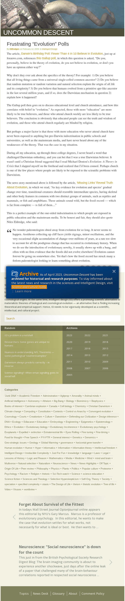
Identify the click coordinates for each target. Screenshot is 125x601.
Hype (38, 447)
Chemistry (80, 406)
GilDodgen (14, 49)
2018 (105, 341)
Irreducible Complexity (37, 453)
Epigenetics (87, 421)
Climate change (13, 411)
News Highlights (88, 463)
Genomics (90, 437)
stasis (45, 484)
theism (76, 484)
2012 (105, 355)
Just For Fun (58, 453)
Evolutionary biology (37, 427)
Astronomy (34, 401)
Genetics (77, 437)
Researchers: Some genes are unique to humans (27, 343)
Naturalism (44, 463)
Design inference (108, 416)
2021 (105, 335)
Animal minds (91, 395)
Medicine (79, 458)
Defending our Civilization (82, 416)
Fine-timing (102, 432)
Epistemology (103, 421)
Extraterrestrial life (53, 432)
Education (42, 421)
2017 (69, 348)
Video (8, 489)
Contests (58, 411)
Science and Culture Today (29, 287)
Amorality (77, 395)
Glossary (58, 593)
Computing (29, 411)
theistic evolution (92, 484)
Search (114, 318)
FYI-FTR (45, 437)
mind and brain (103, 458)
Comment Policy (93, 593)
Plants (65, 468)
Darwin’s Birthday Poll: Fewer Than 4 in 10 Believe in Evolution (62, 53)
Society (106, 479)
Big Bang (58, 401)
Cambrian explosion (35, 406)
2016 (87, 348)
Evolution (19, 427)
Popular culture (90, 468)
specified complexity (29, 484)
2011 (69, 361)
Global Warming (49, 442)
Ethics (8, 427)
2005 (69, 374)
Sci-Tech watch (61, 473)
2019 (87, 341)
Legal (105, 453)
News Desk (40, 593)
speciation (10, 484)
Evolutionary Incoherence (63, 427)
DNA (7, 421)
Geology (33, 442)
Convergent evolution (100, 411)
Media (69, 458)
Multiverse (10, 463)
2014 (69, 355)
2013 (87, 355)
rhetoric (46, 473)
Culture (48, 416)
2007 (87, 368)
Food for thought (13, 437)
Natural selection (27, 463)
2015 (105, 348)
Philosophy (42, 468)
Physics (55, 468)
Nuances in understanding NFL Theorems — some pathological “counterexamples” (29, 353)
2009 (105, 361)
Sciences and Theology (35, 479)
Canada (53, 406)
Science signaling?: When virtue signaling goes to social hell (32, 374)
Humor (28, 447)
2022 (87, 335)
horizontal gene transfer (88, 442)
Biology (70, 401)
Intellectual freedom (105, 447)
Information (64, 447)
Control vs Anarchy (76, 411)
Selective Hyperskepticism (64, 479)
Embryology (56, 421)
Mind (89, 458)
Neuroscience (60, 463)
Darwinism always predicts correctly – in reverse (27, 364)
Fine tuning (87, 432)
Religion (35, 473)
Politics (75, 468)
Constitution (44, 411)
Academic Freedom (29, 395)
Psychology (11, 473)
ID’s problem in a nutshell (19, 335)
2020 (69, 341)
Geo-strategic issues (16, 442)
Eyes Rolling (72, 432)
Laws (97, 453)
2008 (69, 368)
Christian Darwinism (99, 406)
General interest (61, 437)
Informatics (49, 447)
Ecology (16, 421)
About (73, 593)
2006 (105, 368)
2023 (69, 335)
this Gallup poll (46, 58)
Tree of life (108, 484)
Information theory (82, 447)
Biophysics (97, 401)
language (87, 453)
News (73, 463)
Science (75, 473)
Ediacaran (29, 421)
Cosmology (11, 416)
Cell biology (66, 406)
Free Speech (31, 437)
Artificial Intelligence (15, 401)
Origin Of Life (12, 468)
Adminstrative (50, 395)
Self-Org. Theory (90, 479)
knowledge (73, 453)
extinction (36, 432)
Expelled (23, 432)
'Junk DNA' (11, 395)
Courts (23, 416)
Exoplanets (10, 432)
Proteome (106, 468)
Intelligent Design (49, 49)
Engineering (72, 421)
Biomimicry (83, 401)
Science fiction (12, 479)
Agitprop (64, 395)
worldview (29, 489)
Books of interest (13, 406)
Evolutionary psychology (93, 427)
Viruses (17, 489)
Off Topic (104, 463)
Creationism (35, 416)
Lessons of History (15, 458)
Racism (24, 473)
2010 (87, 361)
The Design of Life (60, 484)
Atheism (46, 401)
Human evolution (13, 447)
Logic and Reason (36, 458)
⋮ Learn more (21, 291)
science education (92, 473)
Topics (24, 593)
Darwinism (61, 416)
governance (67, 442)
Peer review (27, 468)
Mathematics (56, 458)
